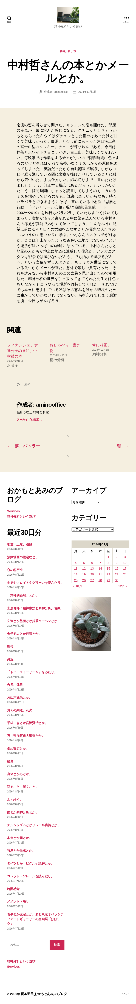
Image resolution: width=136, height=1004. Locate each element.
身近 (10, 659)
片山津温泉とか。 (19, 697)
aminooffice (61, 91)
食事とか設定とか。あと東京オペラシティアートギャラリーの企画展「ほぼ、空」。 (35, 919)
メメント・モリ (18, 901)
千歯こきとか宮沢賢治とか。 (27, 723)
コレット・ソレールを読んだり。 (30, 876)
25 (75, 580)
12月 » (123, 586)
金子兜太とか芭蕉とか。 (24, 634)
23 (116, 574)
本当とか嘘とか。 (19, 838)
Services (13, 511)
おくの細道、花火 (19, 710)
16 (116, 568)
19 (84, 574)
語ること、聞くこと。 (22, 787)
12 (84, 568)
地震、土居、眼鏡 (19, 544)
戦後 (10, 646)
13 (92, 568)
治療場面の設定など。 (22, 557)
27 (92, 580)
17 (124, 568)
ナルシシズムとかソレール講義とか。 (33, 825)
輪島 (10, 761)
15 (108, 568)
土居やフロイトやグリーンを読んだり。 (35, 582)
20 (92, 574)
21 (100, 574)
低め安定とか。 (18, 748)
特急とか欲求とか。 (21, 850)
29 (108, 580)
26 (84, 580)
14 (100, 568)
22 (108, 574)
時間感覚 (13, 889)
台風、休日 (15, 685)
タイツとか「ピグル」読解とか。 (30, 863)
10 (124, 563)
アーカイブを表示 (29, 419)
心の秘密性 (15, 570)
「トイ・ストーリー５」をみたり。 (32, 672)
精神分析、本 (68, 51)
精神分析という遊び (21, 516)
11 (75, 568)
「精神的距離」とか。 (22, 595)
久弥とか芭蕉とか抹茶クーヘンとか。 (33, 621)
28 (100, 580)
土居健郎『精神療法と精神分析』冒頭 (33, 608)
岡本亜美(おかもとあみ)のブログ (44, 994)
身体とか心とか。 (19, 774)
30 (116, 580)
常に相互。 (101, 345)
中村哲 (26, 384)
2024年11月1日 (87, 91)
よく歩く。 (15, 799)
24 (124, 574)
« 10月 (77, 586)
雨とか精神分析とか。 (22, 812)
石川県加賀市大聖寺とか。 (26, 735)
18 (75, 574)
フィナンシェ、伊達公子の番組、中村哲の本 (22, 350)
